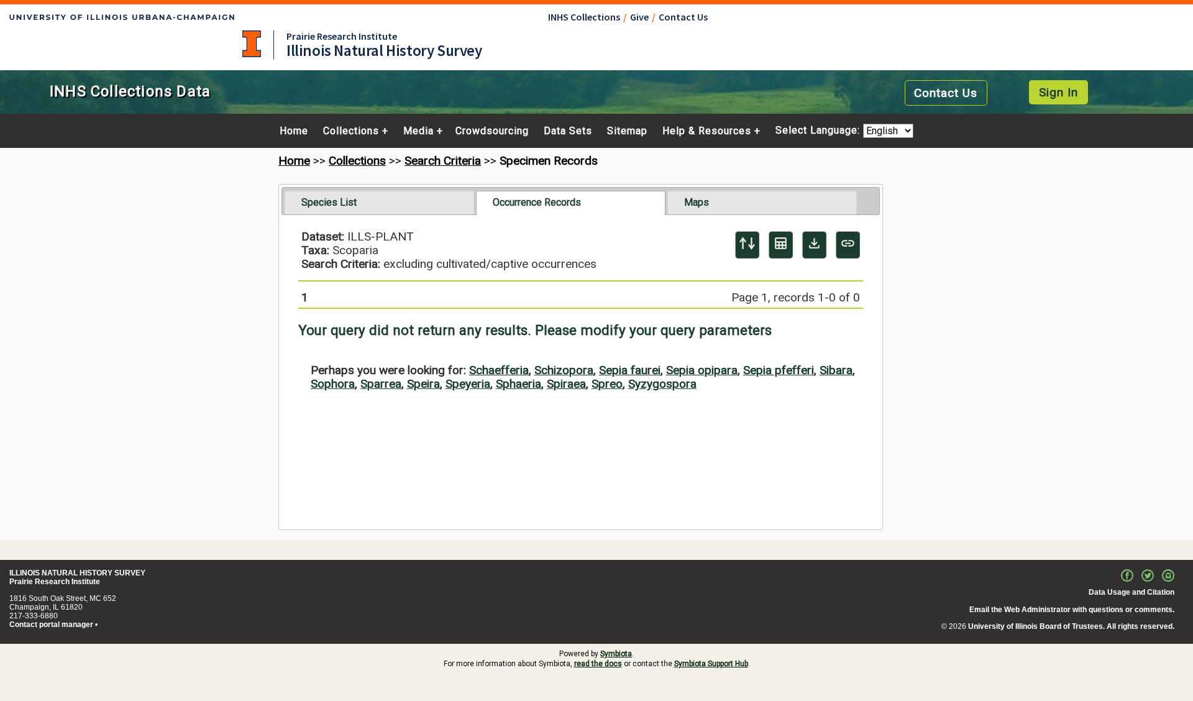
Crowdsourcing (492, 131)
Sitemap (627, 131)
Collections (351, 131)
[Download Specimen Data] (814, 245)
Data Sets (568, 131)
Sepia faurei (629, 370)
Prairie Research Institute (341, 36)
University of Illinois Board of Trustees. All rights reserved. (1071, 626)
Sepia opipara (702, 370)
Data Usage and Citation (1131, 592)
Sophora (333, 384)
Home (294, 131)
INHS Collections (584, 17)
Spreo (607, 384)
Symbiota (616, 653)
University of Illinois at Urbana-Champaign (251, 43)
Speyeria (468, 384)
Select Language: (819, 131)
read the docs (598, 663)
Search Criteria (443, 160)
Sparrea (380, 384)
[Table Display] (781, 245)
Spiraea (566, 384)
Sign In (1058, 92)
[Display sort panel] (747, 245)
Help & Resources (706, 131)
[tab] (379, 202)
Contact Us (683, 17)
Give (639, 17)
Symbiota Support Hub (711, 663)
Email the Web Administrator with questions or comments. (1071, 609)
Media (418, 131)
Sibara (836, 370)
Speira (423, 384)
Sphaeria (518, 384)
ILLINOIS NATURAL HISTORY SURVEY (77, 573)
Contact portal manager (51, 624)
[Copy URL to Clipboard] (848, 245)
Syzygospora (662, 384)
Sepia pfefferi (778, 370)
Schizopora (563, 370)
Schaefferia (499, 370)
